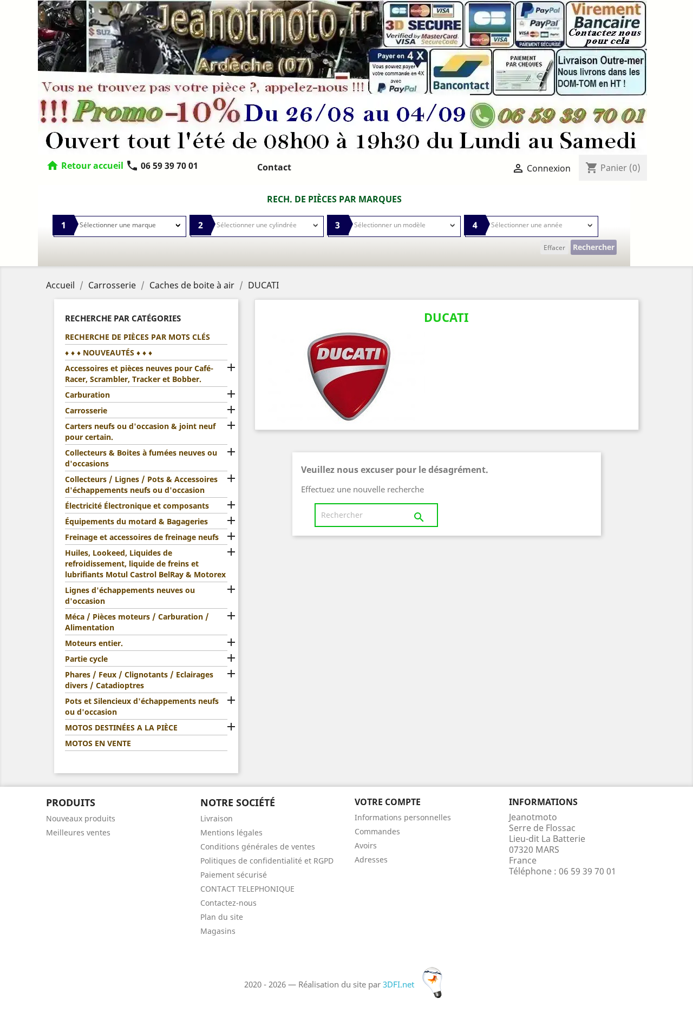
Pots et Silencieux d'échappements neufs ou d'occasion (142, 706)
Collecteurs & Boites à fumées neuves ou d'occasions (141, 458)
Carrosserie (86, 410)
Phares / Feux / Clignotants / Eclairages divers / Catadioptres (139, 679)
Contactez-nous (228, 903)
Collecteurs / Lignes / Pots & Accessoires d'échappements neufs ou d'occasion (141, 484)
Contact (274, 167)
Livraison (216, 818)
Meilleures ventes (78, 832)
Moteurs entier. (94, 643)
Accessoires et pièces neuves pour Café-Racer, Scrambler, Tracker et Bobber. (139, 373)
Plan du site (221, 917)
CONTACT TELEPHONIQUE (247, 889)
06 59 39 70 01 (162, 166)
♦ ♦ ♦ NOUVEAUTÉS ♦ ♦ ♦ (108, 352)
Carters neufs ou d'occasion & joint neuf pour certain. (140, 431)
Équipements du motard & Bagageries (136, 521)
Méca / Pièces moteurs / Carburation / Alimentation (137, 622)
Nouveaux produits (80, 818)
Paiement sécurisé (233, 875)
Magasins (218, 931)
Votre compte (388, 802)
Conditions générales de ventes (257, 846)
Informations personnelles (403, 817)
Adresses (371, 859)
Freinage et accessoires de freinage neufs (142, 537)
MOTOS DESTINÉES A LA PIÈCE (121, 727)
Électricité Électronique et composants (137, 505)
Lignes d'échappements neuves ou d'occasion (130, 595)
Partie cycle (86, 659)
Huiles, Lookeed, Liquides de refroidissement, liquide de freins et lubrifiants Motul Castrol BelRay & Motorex (145, 563)
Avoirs (366, 845)
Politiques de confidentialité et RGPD (267, 860)
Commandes (377, 831)
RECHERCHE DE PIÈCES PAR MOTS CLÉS (137, 337)
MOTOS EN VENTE (98, 743)
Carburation (87, 395)
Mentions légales (231, 832)
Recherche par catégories (123, 318)
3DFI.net (399, 984)
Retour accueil (92, 166)
